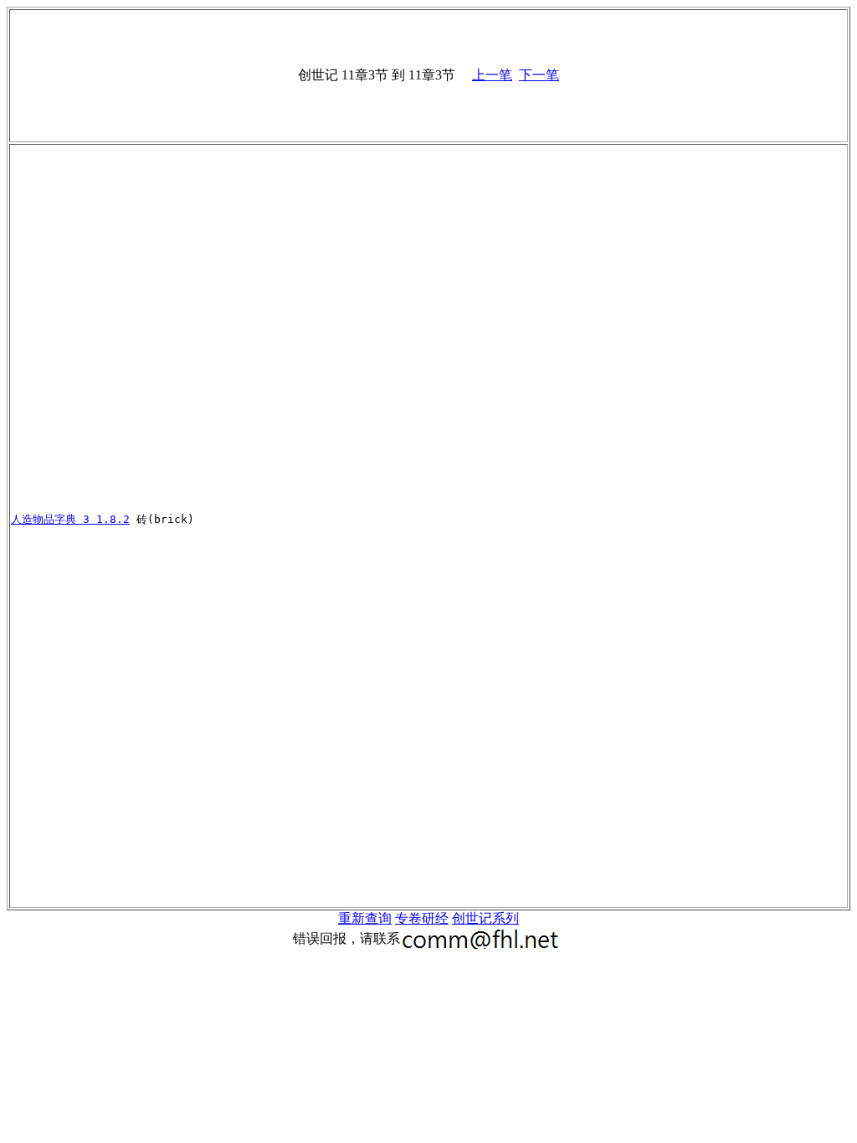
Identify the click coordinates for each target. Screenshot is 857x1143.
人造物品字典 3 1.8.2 (70, 519)
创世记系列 (485, 918)
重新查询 (365, 918)
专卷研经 (422, 918)
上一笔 (492, 75)
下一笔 (539, 75)
